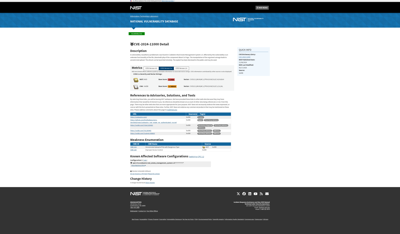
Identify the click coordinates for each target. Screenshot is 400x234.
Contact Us (142, 211)
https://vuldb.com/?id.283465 (140, 131)
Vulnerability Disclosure (174, 219)
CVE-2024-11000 (244, 57)
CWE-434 (133, 147)
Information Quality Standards (234, 219)
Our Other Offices (152, 211)
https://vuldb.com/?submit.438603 (142, 133)
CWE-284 (133, 150)
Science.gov (258, 219)
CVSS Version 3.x (166, 68)
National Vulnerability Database (154, 21)
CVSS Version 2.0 (181, 68)
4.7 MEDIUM (172, 86)
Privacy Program (153, 219)
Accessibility (143, 219)
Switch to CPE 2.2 (196, 156)
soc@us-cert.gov (264, 207)
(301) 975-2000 (134, 207)
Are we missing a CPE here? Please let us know (145, 174)
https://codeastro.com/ (138, 117)
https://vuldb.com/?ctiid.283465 (141, 125)
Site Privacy (135, 219)
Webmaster (134, 211)
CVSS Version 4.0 (151, 68)
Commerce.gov (249, 219)
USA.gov (265, 219)
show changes (150, 183)
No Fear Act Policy (188, 219)
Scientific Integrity (218, 219)
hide (145, 160)
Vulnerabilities (136, 34)
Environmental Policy (205, 219)
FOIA (196, 219)
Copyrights (162, 219)
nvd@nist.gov (172, 110)
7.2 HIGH (171, 79)
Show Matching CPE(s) (138, 165)
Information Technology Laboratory (144, 16)
